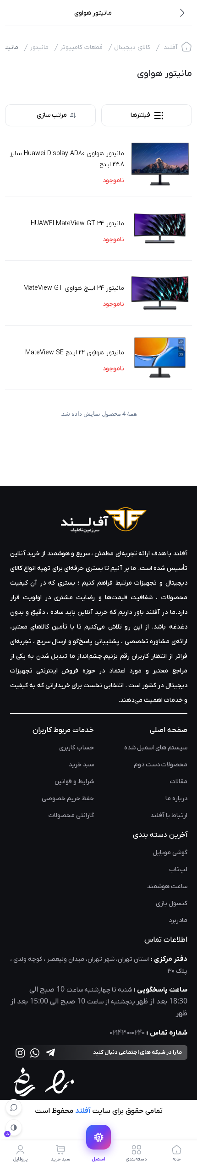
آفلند (170, 47)
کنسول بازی (171, 903)
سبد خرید (81, 764)
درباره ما (176, 798)
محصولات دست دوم (160, 764)
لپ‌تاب (178, 869)
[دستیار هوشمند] (13, 1107)
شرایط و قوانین (74, 781)
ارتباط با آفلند (168, 815)
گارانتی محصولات (71, 815)
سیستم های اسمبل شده (155, 747)
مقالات (178, 781)
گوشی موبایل (170, 852)
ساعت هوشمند (167, 886)
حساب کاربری (76, 747)
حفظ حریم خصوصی (68, 798)
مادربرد (178, 920)
